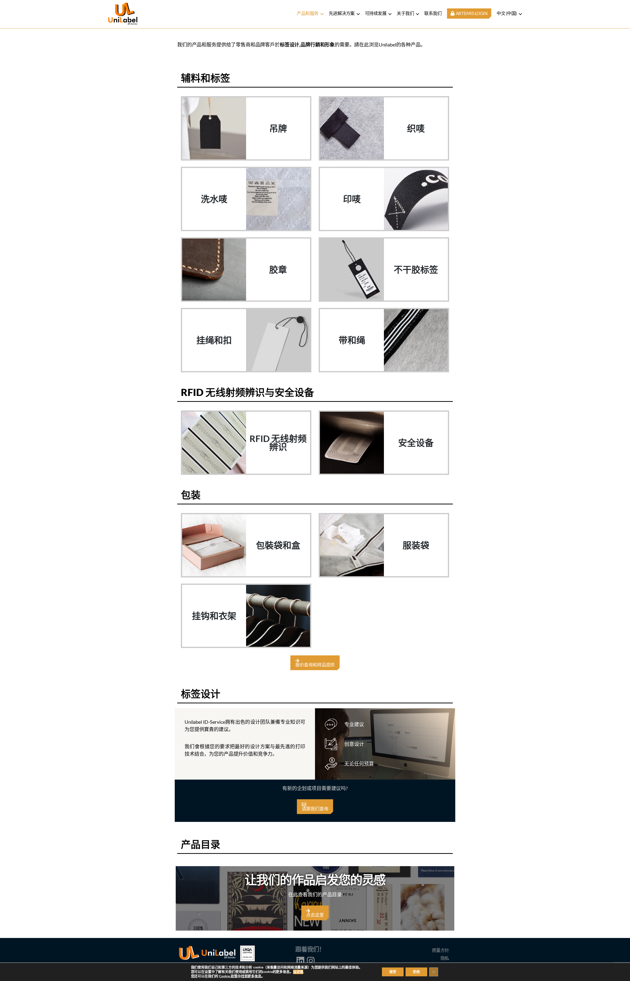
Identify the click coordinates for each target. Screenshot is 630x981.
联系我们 (432, 13)
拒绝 (416, 971)
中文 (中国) (507, 13)
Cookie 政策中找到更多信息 (240, 976)
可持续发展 (376, 13)
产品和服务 (307, 13)
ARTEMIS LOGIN (471, 13)
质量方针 (440, 950)
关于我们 (405, 13)
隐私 (445, 958)
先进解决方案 (342, 13)
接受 (392, 971)
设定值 (298, 972)
